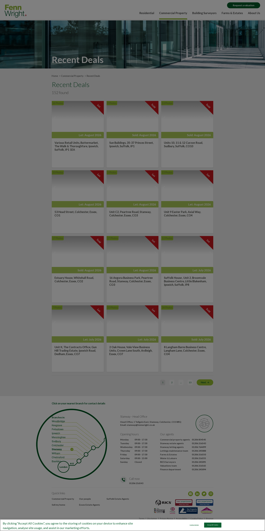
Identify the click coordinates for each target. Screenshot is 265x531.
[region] (132, 525)
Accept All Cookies (212, 525)
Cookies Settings (194, 525)
